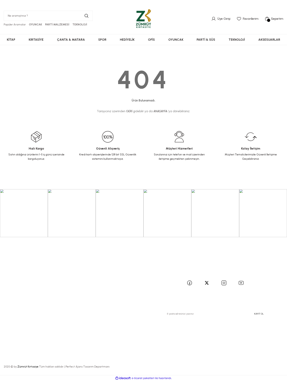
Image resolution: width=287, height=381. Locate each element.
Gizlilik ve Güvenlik (114, 279)
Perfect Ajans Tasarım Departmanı (88, 366)
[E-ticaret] (143, 378)
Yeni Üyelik (12, 272)
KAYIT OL (259, 313)
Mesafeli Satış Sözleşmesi (119, 272)
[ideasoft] (123, 378)
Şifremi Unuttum (16, 286)
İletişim (57, 272)
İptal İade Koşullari (113, 286)
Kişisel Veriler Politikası (116, 293)
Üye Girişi (11, 279)
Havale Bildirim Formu (68, 286)
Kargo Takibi (61, 293)
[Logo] (143, 18)
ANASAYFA (160, 111)
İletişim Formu (62, 279)
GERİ (129, 111)
